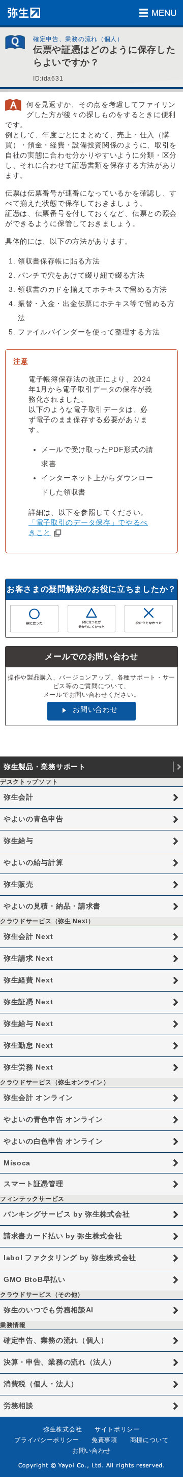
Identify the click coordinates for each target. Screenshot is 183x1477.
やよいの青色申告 (34, 819)
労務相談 (19, 1406)
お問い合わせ (95, 709)
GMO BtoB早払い (35, 1279)
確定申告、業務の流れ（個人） (56, 1340)
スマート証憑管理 (34, 1184)
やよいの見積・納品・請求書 (52, 906)
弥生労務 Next (28, 1067)
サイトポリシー (117, 1429)
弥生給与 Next (28, 1023)
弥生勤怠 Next (28, 1045)
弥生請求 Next (28, 958)
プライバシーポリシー (46, 1440)
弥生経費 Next (28, 980)
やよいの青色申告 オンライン (53, 1119)
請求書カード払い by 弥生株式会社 (63, 1236)
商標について (149, 1440)
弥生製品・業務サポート (45, 767)
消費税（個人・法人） (41, 1384)
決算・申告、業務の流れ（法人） (60, 1362)
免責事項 (104, 1440)
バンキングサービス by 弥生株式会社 (67, 1214)
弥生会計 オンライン (38, 1097)
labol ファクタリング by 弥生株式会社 (70, 1258)
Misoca (17, 1163)
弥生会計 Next (28, 936)
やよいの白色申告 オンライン (53, 1141)
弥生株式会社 (62, 1429)
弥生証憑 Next (28, 1002)
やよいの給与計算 (34, 862)
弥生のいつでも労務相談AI (49, 1310)
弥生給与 (19, 841)
